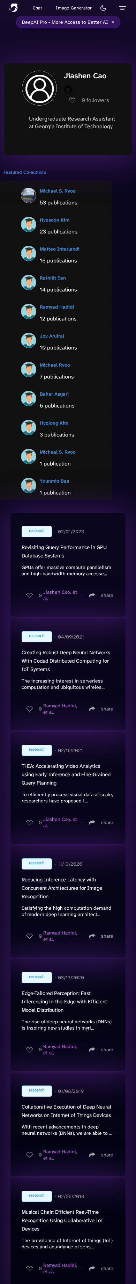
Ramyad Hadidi (57, 307)
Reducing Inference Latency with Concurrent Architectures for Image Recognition (62, 888)
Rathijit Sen (53, 278)
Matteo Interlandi (60, 249)
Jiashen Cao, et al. (60, 595)
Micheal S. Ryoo (58, 452)
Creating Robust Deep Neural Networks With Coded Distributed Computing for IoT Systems (66, 661)
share (107, 595)
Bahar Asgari (54, 394)
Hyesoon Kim (54, 220)
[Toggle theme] (103, 8)
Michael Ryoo (55, 365)
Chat (37, 8)
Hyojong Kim (54, 423)
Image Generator (74, 8)
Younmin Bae (54, 481)
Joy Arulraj (52, 336)
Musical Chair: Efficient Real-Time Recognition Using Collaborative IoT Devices (62, 1220)
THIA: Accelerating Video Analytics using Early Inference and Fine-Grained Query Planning (66, 774)
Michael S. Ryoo (58, 191)
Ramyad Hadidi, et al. (60, 708)
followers (95, 100)
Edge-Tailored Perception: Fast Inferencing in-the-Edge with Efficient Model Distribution (64, 1002)
